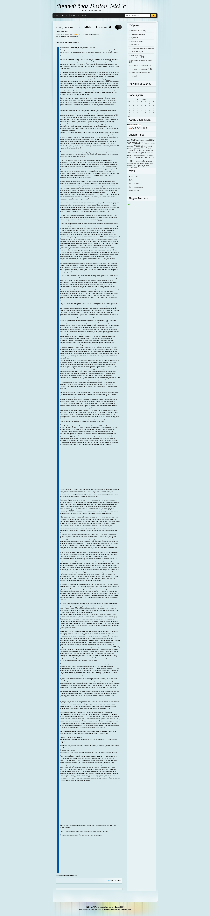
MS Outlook (145, 140)
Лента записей (134, 183)
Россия (70, 36)
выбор (138, 153)
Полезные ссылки (78, 15)
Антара (148, 146)
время (134, 152)
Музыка (133, 37)
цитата (145, 165)
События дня (135, 52)
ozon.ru (152, 140)
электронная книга (132, 167)
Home (56, 15)
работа (143, 161)
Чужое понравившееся (92, 34)
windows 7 (147, 143)
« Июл (128, 116)
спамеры (146, 163)
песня (131, 161)
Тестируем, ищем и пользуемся (141, 60)
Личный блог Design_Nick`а (91, 6)
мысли (65, 36)
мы (62, 36)
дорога (148, 152)
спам (141, 163)
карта (151, 155)
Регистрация (133, 176)
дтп (152, 152)
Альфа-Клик (130, 146)
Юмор (133, 76)
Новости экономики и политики (141, 48)
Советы (130, 150)
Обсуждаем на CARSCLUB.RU (66, 875)
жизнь (130, 155)
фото (140, 166)
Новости (133, 45)
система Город (135, 163)
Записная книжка (136, 30)
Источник (76, 42)
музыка (139, 157)
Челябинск (138, 150)
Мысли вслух (135, 41)
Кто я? (64, 15)
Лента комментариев (136, 187)
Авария (153, 143)
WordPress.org (134, 190)
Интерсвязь (135, 148)
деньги (143, 152)
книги (134, 158)
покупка (138, 161)
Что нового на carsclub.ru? (139, 65)
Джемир (129, 148)
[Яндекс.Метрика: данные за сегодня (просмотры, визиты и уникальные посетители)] (133, 204)
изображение (137, 155)
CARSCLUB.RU (140, 128)
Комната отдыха (136, 34)
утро (136, 165)
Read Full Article (115, 880)
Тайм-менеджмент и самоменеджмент (136, 56)
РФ (144, 148)
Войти (131, 180)
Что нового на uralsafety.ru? (140, 69)
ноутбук (153, 158)
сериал (129, 163)
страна (75, 36)
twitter (140, 143)
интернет (145, 155)
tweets (131, 143)
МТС (141, 148)
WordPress (90, 909)
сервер (150, 161)
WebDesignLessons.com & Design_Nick (117, 909)
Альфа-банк (139, 146)
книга (129, 157)
